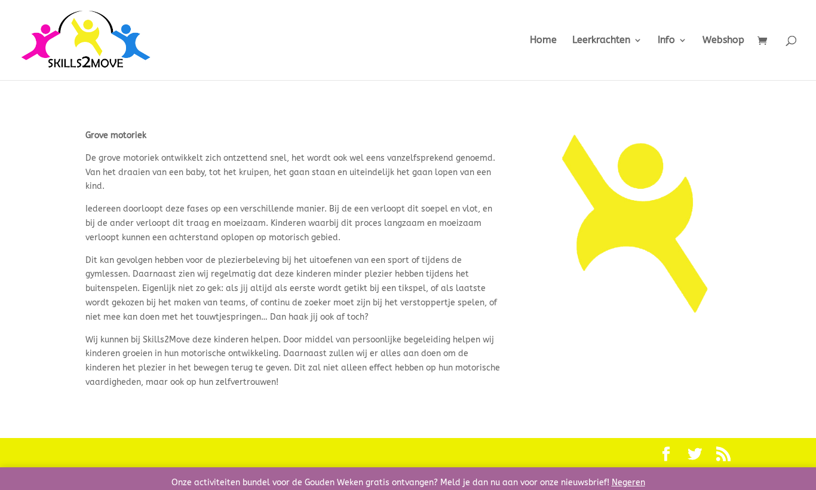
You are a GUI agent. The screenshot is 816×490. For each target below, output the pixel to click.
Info (666, 40)
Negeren (628, 482)
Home (543, 40)
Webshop (723, 40)
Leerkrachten (601, 40)
